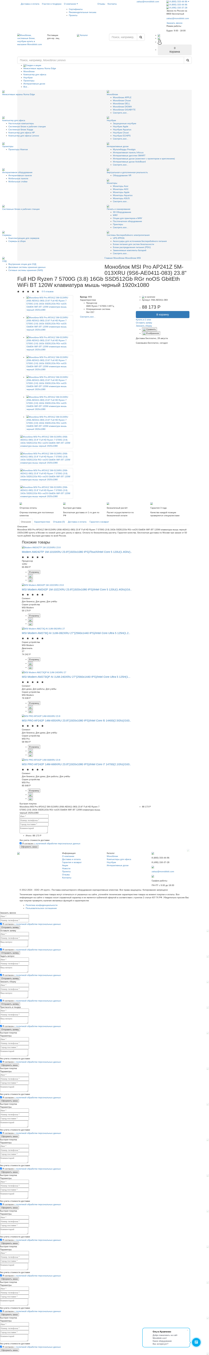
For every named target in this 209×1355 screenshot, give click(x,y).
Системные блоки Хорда (20, 129)
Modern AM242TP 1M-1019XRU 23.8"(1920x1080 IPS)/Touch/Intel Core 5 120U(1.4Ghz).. (77, 551)
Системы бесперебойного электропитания (128, 235)
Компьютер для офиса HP (21, 132)
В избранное (152, 333)
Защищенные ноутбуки (124, 123)
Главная (108, 258)
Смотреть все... (120, 112)
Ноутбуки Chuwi (121, 132)
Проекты (73, 15)
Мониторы (112, 183)
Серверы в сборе (17, 241)
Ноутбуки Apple (120, 126)
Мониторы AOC (121, 189)
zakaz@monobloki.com (148, 1)
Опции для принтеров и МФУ (127, 218)
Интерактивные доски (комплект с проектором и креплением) (144, 158)
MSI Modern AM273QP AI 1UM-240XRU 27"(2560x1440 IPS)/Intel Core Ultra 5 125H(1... (76, 676)
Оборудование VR (122, 175)
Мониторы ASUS (121, 198)
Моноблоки (29, 71)
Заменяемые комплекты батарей (129, 250)
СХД (4, 261)
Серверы (6, 235)
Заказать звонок (174, 23)
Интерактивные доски (34, 83)
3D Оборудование (122, 212)
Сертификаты (76, 9)
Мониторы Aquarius (122, 195)
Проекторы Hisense (18, 149)
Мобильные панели (18, 178)
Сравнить (151, 329)
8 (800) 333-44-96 (178, 1)
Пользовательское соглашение (41, 908)
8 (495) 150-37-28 (178, 7)
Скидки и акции (33, 65)
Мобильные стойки (17, 181)
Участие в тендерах (52, 4)
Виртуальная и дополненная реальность (127, 172)
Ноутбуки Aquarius (122, 129)
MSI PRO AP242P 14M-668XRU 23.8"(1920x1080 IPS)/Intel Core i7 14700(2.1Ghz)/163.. (76, 764)
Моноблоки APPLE (122, 97)
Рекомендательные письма (82, 12)
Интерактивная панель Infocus (128, 152)
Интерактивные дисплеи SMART (129, 155)
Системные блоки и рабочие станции (27, 126)
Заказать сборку (144, 325)
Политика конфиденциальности (42, 905)
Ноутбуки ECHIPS (122, 135)
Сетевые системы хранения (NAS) (25, 270)
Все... (26, 86)
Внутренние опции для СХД (22, 264)
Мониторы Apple (121, 192)
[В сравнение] (30, 576)
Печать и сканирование (118, 209)
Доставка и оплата (30, 4)
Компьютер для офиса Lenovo (23, 135)
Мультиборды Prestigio (124, 149)
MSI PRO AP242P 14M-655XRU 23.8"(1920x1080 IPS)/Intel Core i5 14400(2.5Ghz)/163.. (76, 720)
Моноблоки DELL (121, 103)
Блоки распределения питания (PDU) (132, 247)
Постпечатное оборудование (127, 221)
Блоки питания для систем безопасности (133, 244)
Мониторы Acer (120, 186)
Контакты (112, 4)
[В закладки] (30, 580)
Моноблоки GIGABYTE (124, 109)
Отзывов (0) (59, 522)
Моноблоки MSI (133, 258)
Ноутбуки (28, 77)
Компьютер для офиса (34, 74)
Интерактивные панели (20, 175)
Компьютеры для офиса (119, 859)
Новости (66, 868)
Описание (26, 522)
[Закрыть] (188, 850)
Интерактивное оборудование (17, 172)
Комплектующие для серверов (23, 238)
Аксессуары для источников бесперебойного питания (140, 241)
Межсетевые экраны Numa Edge (39, 68)
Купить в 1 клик (143, 319)
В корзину (162, 314)
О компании (70, 4)
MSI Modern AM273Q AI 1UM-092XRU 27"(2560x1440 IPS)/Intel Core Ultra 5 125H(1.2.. (76, 633)
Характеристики (42, 522)
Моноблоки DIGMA (122, 106)
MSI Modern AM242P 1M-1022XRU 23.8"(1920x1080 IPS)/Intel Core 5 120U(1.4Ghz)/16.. (77, 589)
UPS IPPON (118, 238)
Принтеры (118, 224)
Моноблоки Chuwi (122, 100)
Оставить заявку (144, 322)
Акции (65, 865)
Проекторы (28, 80)
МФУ (115, 215)
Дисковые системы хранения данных (27, 267)
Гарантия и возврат (99, 522)
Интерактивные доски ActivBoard (129, 161)
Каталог (83, 35)
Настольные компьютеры (21, 123)
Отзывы (101, 4)
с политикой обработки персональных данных (57, 843)
